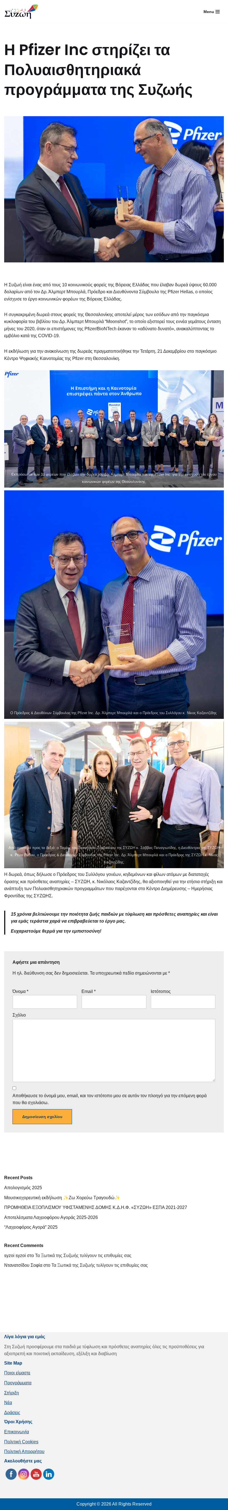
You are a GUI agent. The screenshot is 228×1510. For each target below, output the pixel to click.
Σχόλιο (19, 1015)
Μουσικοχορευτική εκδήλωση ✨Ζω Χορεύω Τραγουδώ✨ (62, 1197)
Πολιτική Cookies (21, 1441)
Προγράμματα (17, 1382)
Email (88, 991)
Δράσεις (12, 1412)
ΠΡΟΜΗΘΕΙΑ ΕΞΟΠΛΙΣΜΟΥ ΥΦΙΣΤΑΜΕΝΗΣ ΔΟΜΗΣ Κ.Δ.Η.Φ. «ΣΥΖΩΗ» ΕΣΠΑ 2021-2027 (95, 1207)
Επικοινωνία (16, 1431)
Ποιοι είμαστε (17, 1372)
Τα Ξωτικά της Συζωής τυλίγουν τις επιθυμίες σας (83, 1255)
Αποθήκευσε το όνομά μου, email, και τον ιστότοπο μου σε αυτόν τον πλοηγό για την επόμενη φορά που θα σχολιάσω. (110, 1099)
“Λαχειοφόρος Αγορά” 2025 (31, 1227)
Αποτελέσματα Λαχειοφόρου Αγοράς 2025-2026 (51, 1217)
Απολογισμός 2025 (23, 1187)
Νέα (8, 1402)
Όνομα (20, 991)
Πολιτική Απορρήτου (24, 1451)
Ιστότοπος (161, 991)
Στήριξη (11, 1392)
